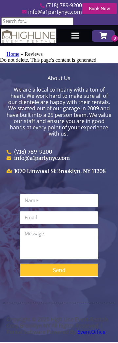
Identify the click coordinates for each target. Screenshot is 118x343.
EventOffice (91, 331)
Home (13, 54)
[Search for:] (37, 21)
